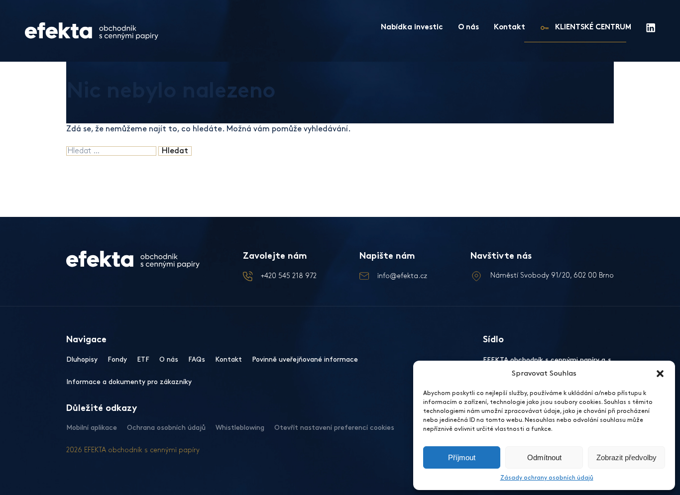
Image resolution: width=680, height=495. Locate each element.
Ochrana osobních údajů (166, 427)
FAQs (196, 359)
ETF (143, 359)
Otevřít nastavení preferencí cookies (334, 427)
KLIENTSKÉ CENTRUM (593, 27)
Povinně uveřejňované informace (305, 359)
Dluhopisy (82, 359)
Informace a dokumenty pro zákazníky (129, 382)
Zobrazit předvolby (626, 457)
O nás (468, 27)
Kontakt (509, 27)
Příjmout (461, 457)
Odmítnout (544, 457)
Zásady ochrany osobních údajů (546, 478)
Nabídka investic (412, 27)
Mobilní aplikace (91, 427)
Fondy (117, 359)
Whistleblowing (240, 427)
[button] (660, 374)
